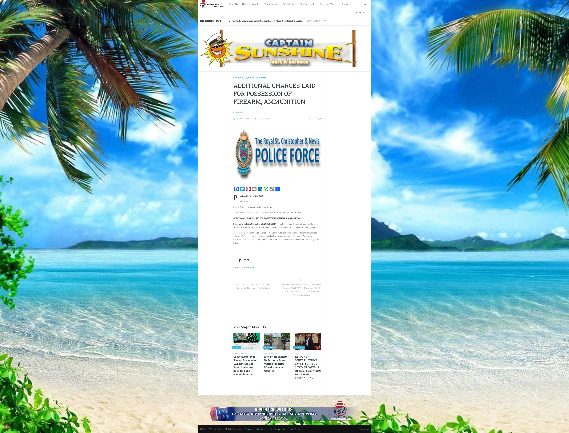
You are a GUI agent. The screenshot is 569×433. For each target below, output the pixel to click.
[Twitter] (357, 12)
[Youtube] (360, 12)
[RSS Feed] (364, 12)
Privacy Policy (294, 429)
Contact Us (347, 4)
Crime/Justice (289, 4)
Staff (239, 112)
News (245, 4)
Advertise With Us (328, 4)
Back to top (364, 429)
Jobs (313, 4)
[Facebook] (353, 12)
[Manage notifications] (6, 426)
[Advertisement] (287, 312)
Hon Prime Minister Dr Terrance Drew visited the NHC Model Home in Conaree (276, 363)
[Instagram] (368, 12)
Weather (256, 4)
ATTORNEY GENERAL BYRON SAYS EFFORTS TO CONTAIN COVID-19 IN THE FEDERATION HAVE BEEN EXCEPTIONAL (308, 367)
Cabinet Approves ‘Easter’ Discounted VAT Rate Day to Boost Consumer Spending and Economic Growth (245, 365)
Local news (254, 77)
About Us (233, 4)
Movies (303, 4)
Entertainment (271, 4)
